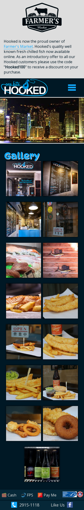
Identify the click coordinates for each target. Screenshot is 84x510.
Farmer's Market (18, 46)
